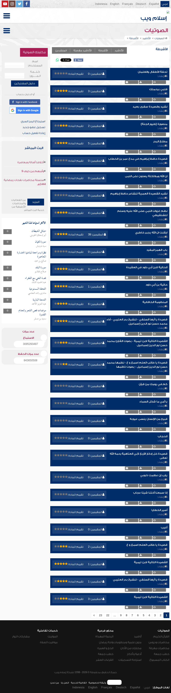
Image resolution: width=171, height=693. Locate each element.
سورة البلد (40, 267)
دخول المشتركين (24, 83)
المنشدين (61, 50)
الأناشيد (119, 50)
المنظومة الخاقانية (154, 302)
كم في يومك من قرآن (153, 384)
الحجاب (162, 436)
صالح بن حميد (40, 261)
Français (127, 4)
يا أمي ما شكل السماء (153, 401)
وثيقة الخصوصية (97, 682)
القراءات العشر (104, 659)
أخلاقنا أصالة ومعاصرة (30, 162)
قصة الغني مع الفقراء (35, 278)
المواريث (53, 636)
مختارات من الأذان (130, 648)
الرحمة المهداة (104, 636)
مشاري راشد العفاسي (37, 293)
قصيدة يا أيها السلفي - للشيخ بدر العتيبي (140, 579)
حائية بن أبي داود (156, 284)
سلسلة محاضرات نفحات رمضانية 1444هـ (25, 182)
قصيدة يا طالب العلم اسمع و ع (146, 544)
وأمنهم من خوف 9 (33, 171)
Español (154, 4)
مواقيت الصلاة (49, 642)
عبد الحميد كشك (39, 282)
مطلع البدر (160, 141)
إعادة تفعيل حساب (33, 133)
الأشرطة (103, 50)
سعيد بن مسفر (40, 319)
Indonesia (101, 4)
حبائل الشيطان (39, 231)
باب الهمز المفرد (156, 249)
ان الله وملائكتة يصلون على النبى (146, 176)
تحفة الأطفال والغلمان (152, 71)
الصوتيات (157, 30)
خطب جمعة (161, 654)
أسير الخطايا (159, 510)
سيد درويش (41, 246)
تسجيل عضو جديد (34, 127)
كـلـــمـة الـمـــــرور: (35, 73)
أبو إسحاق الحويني (38, 235)
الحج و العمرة (105, 648)
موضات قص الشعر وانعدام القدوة (32, 312)
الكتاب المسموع (159, 659)
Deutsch (141, 4)
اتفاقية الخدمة (79, 682)
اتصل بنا (65, 682)
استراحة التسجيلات (129, 659)
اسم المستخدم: (35, 63)
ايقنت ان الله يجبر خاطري (151, 232)
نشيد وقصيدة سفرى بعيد (150, 106)
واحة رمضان (106, 642)
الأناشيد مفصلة (82, 50)
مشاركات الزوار (21, 636)
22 (107, 615)
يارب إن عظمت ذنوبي (153, 475)
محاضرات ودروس (159, 642)
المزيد (35, 201)
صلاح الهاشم (40, 271)
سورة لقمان (40, 242)
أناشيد (137, 636)
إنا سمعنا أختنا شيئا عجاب (150, 492)
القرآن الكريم (161, 636)
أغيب (164, 527)
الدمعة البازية (39, 300)
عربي (165, 4)
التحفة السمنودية (37, 289)
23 (100, 615)
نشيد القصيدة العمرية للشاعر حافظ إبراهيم (138, 193)
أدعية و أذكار (134, 654)
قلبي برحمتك (158, 89)
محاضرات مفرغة (159, 648)
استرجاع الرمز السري (33, 121)
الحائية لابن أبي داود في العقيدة (146, 267)
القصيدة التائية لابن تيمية (150, 562)
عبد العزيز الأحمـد (39, 304)
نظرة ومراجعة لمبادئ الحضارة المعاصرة (31, 254)
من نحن (54, 682)
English (114, 4)
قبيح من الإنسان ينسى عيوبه (148, 418)
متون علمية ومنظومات (127, 642)
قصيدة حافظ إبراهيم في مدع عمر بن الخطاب (137, 158)
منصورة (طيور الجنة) (154, 124)
